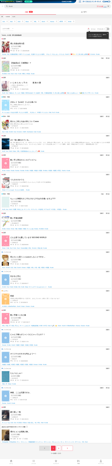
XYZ (45, 325)
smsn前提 (24, 248)
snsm (4, 345)
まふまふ (55, 54)
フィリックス (69, 442)
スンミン (24, 442)
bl (8, 54)
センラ (49, 54)
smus (78, 325)
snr (16, 73)
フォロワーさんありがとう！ (38, 287)
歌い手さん (15, 325)
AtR (20, 54)
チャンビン (48, 442)
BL (35, 21)
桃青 (31, 170)
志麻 (33, 54)
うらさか (45, 112)
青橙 (13, 364)
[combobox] (8, 28)
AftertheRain (12, 306)
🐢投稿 (81, 93)
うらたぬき (26, 54)
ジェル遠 (30, 229)
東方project (29, 93)
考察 (39, 112)
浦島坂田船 (14, 54)
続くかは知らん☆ (72, 93)
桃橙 (4, 364)
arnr (59, 325)
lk (83, 442)
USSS (4, 73)
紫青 (50, 170)
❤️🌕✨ (73, 54)
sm (12, 73)
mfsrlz (45, 170)
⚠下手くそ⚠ (89, 93)
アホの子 (47, 209)
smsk (22, 170)
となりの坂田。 (41, 54)
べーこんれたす (25, 325)
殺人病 (40, 248)
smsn (52, 21)
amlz (64, 170)
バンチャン (39, 442)
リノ (18, 442)
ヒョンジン (56, 442)
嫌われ (11, 93)
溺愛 (14, 209)
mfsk (16, 287)
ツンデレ (27, 209)
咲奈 (28, 73)
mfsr (69, 21)
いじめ (17, 93)
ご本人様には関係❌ (83, 54)
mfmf (11, 132)
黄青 (61, 21)
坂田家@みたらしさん (28, 151)
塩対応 (40, 209)
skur (27, 21)
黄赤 (24, 229)
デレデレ (34, 209)
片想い (53, 209)
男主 (59, 170)
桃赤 (36, 170)
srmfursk (30, 132)
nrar (4, 170)
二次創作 (37, 93)
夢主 (24, 73)
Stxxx (25, 422)
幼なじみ (20, 209)
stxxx (36, 229)
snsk (12, 170)
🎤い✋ (54, 325)
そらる (62, 54)
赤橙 (8, 364)
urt (4, 21)
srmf (43, 21)
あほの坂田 (14, 112)
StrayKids (12, 442)
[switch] (107, 29)
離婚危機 (31, 442)
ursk (98, 54)
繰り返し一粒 (32, 422)
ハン (62, 442)
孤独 (22, 93)
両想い (59, 209)
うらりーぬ (6, 422)
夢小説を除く (100, 29)
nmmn (92, 54)
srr (3, 132)
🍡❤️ (38, 151)
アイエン (78, 442)
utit (19, 21)
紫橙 (55, 170)
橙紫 (47, 267)
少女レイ (33, 112)
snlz (8, 170)
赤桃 (27, 345)
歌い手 (8, 325)
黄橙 (22, 364)
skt (11, 21)
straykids (5, 442)
